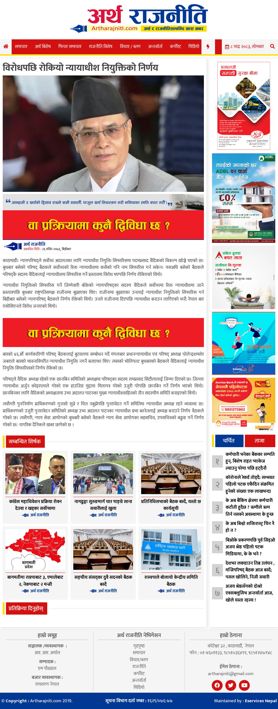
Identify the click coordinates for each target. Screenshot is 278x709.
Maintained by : (245, 701)
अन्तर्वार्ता (155, 46)
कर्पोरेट (175, 46)
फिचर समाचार (69, 46)
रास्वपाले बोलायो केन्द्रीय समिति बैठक (171, 581)
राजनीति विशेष (100, 46)
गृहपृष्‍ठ (139, 646)
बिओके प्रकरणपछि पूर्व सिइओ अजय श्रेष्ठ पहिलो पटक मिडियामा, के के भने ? (250, 547)
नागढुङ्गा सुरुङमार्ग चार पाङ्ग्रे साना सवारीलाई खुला (103, 505)
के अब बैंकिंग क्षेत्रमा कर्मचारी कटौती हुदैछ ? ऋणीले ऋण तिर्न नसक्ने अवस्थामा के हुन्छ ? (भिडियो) (249, 511)
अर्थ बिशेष (43, 46)
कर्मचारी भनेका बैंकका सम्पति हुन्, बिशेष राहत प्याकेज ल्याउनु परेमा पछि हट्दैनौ (250, 461)
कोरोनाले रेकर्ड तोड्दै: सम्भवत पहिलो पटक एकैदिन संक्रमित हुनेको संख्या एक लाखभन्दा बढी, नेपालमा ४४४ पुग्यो (250, 488)
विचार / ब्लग (130, 46)
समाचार (21, 46)
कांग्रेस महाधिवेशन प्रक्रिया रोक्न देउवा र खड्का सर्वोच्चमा (35, 505)
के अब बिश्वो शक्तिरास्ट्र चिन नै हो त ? (250, 527)
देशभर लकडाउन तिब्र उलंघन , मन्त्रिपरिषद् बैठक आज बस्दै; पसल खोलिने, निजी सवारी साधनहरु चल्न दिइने (250, 573)
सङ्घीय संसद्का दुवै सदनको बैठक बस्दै (103, 581)
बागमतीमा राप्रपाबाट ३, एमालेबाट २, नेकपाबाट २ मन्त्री (35, 581)
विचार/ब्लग (139, 660)
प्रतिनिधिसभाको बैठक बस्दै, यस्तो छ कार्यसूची (171, 505)
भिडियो (193, 46)
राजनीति (139, 666)
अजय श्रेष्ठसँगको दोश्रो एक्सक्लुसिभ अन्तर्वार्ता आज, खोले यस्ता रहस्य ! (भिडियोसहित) (249, 597)
